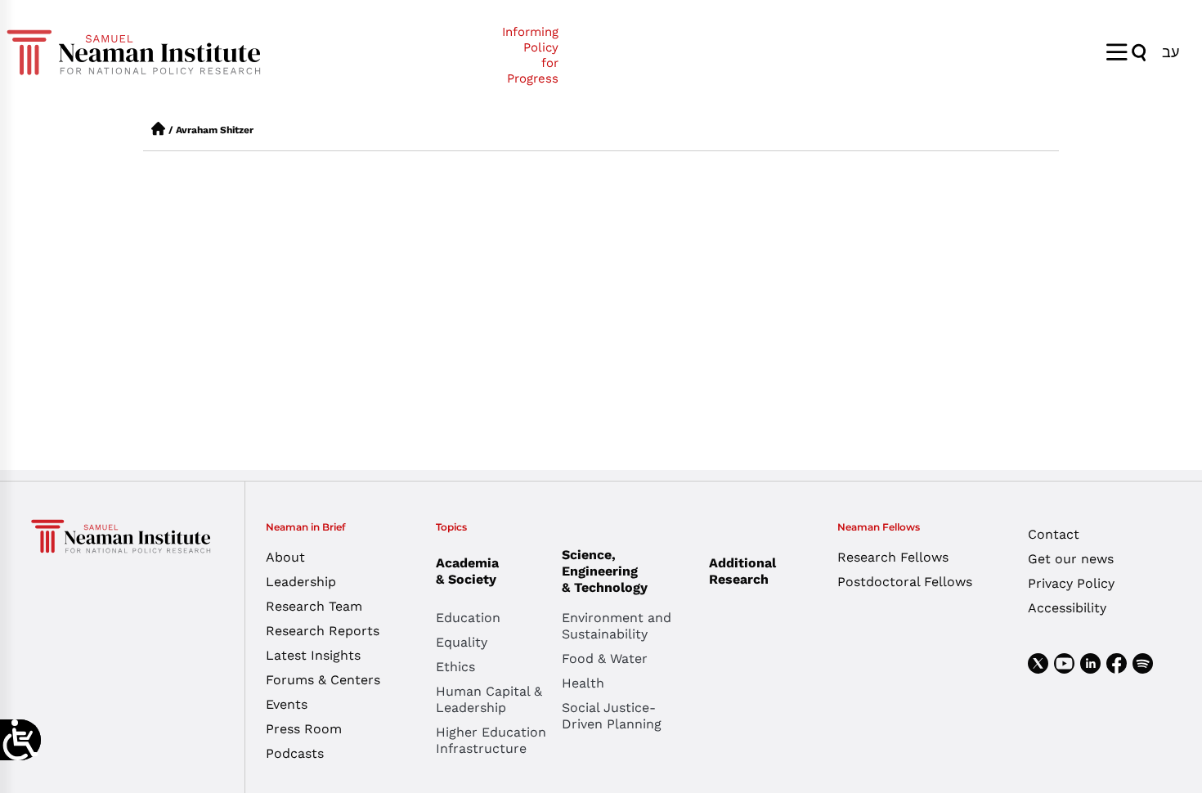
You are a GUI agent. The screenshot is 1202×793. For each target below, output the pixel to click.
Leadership (301, 581)
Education (468, 617)
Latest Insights (313, 655)
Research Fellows (893, 557)
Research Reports (322, 630)
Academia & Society (467, 571)
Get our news (1071, 559)
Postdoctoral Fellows (904, 581)
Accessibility (1067, 608)
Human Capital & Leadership (489, 699)
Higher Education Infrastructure (491, 740)
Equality (461, 642)
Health (583, 683)
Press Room (304, 729)
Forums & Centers (323, 680)
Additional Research (742, 571)
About (285, 557)
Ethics (455, 666)
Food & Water (605, 658)
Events (286, 704)
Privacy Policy (1071, 583)
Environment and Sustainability (616, 626)
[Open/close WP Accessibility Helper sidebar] (20, 739)
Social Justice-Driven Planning (612, 716)
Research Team (314, 606)
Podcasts (295, 753)
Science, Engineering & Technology (605, 571)
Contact (1053, 534)
